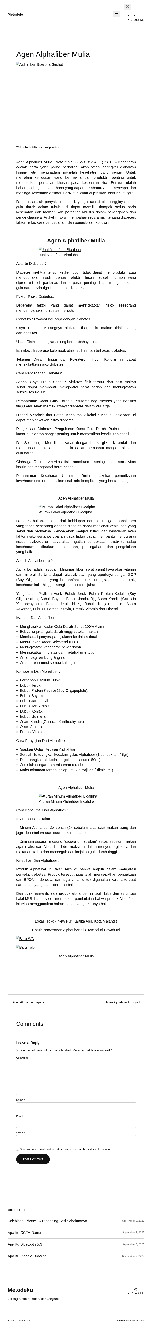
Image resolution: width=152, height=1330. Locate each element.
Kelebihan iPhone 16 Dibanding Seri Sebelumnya (47, 1221)
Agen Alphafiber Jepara (28, 1002)
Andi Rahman (36, 147)
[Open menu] (116, 14)
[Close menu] (127, 7)
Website (21, 1132)
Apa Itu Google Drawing (27, 1256)
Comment (22, 1057)
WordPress (138, 1320)
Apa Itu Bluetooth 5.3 (25, 1244)
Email (20, 1116)
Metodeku (16, 14)
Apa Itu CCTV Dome (24, 1233)
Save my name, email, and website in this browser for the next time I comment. (65, 1149)
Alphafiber (53, 147)
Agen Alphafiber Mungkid (123, 1002)
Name (20, 1099)
